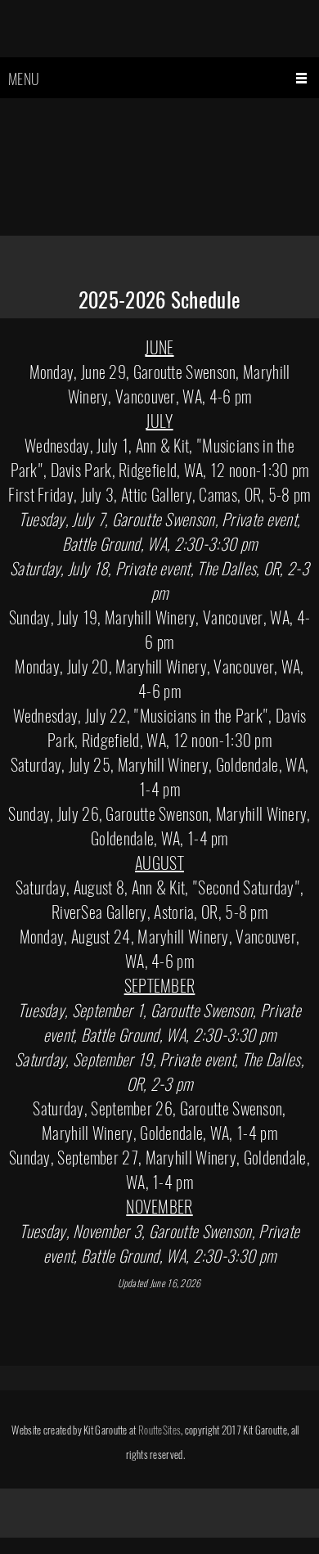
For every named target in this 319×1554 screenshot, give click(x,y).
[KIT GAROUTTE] (159, 36)
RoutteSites (159, 1429)
